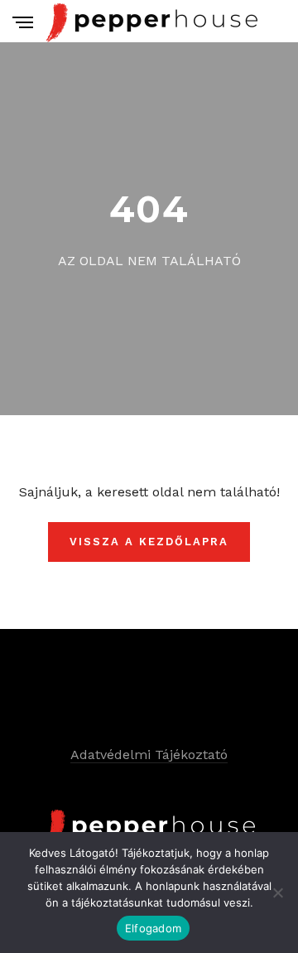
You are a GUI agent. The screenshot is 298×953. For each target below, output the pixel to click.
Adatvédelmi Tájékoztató (149, 754)
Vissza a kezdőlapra (149, 541)
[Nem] (277, 892)
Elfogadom (153, 928)
